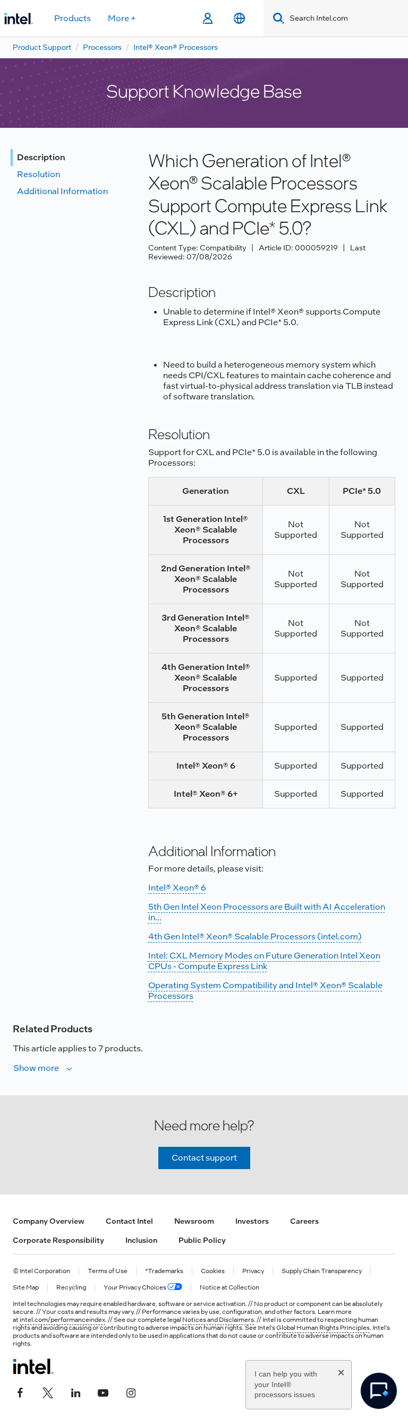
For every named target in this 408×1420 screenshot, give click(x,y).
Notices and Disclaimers (218, 1320)
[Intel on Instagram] (130, 1392)
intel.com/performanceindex (62, 1320)
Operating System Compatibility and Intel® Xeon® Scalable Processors (265, 990)
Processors (102, 47)
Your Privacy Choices (135, 1288)
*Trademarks (164, 1271)
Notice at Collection (229, 1288)
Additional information (62, 191)
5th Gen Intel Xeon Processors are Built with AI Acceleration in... (266, 912)
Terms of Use (108, 1271)
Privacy (253, 1271)
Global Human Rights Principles (323, 1327)
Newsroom (194, 1221)
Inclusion (141, 1240)
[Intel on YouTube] (103, 1392)
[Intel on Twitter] (47, 1392)
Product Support (42, 47)
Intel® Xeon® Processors (175, 47)
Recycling (71, 1288)
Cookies (213, 1271)
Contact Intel (129, 1221)
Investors (252, 1221)
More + (122, 18)
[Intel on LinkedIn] (75, 1392)
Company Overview (48, 1221)
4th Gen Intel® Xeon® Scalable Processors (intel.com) (255, 936)
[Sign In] (207, 18)
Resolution (38, 174)
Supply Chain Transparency (322, 1271)
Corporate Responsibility (58, 1240)
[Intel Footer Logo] (33, 1366)
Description (41, 157)
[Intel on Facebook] (20, 1392)
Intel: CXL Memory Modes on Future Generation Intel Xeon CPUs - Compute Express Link (264, 961)
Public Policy (202, 1240)
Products (72, 18)
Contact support (204, 1157)
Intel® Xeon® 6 (177, 887)
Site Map (26, 1288)
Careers (304, 1221)
